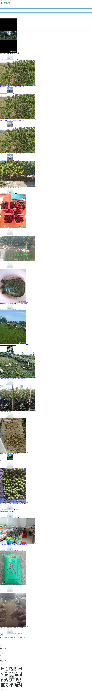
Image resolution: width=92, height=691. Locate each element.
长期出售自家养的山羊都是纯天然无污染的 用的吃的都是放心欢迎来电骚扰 (13, 378)
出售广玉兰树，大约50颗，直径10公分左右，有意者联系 (10, 53)
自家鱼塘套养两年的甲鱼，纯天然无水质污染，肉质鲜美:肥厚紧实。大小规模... (13, 303)
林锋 (13, 417)
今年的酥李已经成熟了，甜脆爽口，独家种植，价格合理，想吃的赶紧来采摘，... (14, 503)
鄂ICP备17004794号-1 (21, 637)
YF (13, 93)
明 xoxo (14, 351)
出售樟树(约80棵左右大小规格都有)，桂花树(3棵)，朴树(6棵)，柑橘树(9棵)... (13, 86)
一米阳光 (14, 309)
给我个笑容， (15, 633)
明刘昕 (14, 517)
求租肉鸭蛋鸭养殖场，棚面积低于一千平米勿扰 (8, 461)
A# (13, 384)
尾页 (3, 634)
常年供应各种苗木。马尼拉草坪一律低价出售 (8, 345)
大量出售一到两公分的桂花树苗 (5, 411)
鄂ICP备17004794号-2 (14, 637)
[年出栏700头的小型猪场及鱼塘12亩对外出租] (0, 510)
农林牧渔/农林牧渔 (3, 59)
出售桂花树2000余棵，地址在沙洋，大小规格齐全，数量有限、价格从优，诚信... (14, 187)
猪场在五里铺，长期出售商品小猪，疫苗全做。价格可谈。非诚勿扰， (12, 627)
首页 (1, 634)
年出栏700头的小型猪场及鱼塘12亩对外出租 (7, 511)
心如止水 (14, 467)
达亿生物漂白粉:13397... (17, 550)
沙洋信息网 (8, 637)
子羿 (13, 193)
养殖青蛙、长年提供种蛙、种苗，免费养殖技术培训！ (9, 453)
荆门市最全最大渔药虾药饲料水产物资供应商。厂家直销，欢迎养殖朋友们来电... (14, 544)
